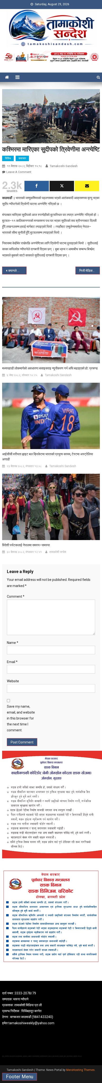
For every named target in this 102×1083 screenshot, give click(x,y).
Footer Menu (19, 1076)
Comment (15, 596)
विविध (8, 158)
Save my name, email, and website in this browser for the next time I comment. (21, 718)
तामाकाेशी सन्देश (57, 552)
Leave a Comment (18, 172)
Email (12, 662)
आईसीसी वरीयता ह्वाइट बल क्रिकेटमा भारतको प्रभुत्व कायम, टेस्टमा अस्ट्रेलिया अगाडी (47, 456)
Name (12, 643)
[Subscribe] (87, 186)
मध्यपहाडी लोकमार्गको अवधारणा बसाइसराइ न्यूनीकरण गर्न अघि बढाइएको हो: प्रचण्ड (50, 368)
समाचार (22, 158)
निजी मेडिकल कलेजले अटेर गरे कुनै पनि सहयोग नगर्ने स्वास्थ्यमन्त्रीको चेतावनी (89, 271)
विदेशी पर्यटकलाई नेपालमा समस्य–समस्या (26, 545)
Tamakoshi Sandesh (64, 166)
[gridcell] (51, 1008)
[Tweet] (62, 186)
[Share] (36, 186)
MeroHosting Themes (80, 1070)
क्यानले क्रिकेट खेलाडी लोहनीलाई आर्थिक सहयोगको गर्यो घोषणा (17, 271)
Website (13, 681)
